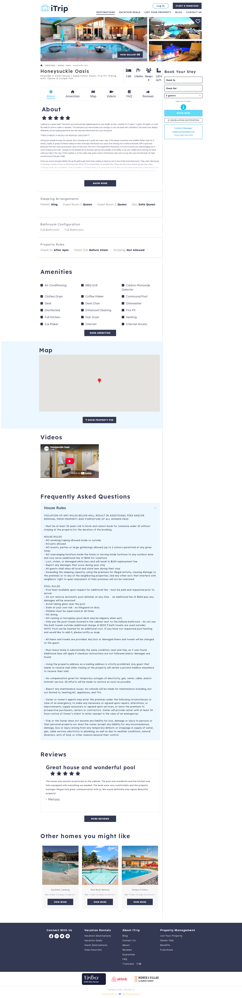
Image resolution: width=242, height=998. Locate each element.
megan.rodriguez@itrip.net (183, 132)
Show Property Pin (100, 420)
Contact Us (129, 940)
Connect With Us (59, 930)
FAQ (124, 959)
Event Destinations (95, 945)
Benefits (165, 945)
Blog (178, 12)
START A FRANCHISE (187, 5)
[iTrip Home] (41, 65)
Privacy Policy (108, 994)
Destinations (105, 12)
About (126, 945)
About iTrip (131, 930)
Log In (161, 5)
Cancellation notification (184, 120)
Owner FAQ (167, 940)
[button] (99, 380)
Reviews (127, 949)
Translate (129, 963)
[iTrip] (55, 8)
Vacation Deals (129, 12)
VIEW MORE (60, 902)
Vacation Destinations (97, 935)
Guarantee (128, 954)
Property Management (177, 930)
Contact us (194, 12)
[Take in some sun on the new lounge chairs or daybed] (175, 28)
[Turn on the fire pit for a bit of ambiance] (175, 51)
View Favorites (93, 949)
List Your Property (157, 12)
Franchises (166, 949)
